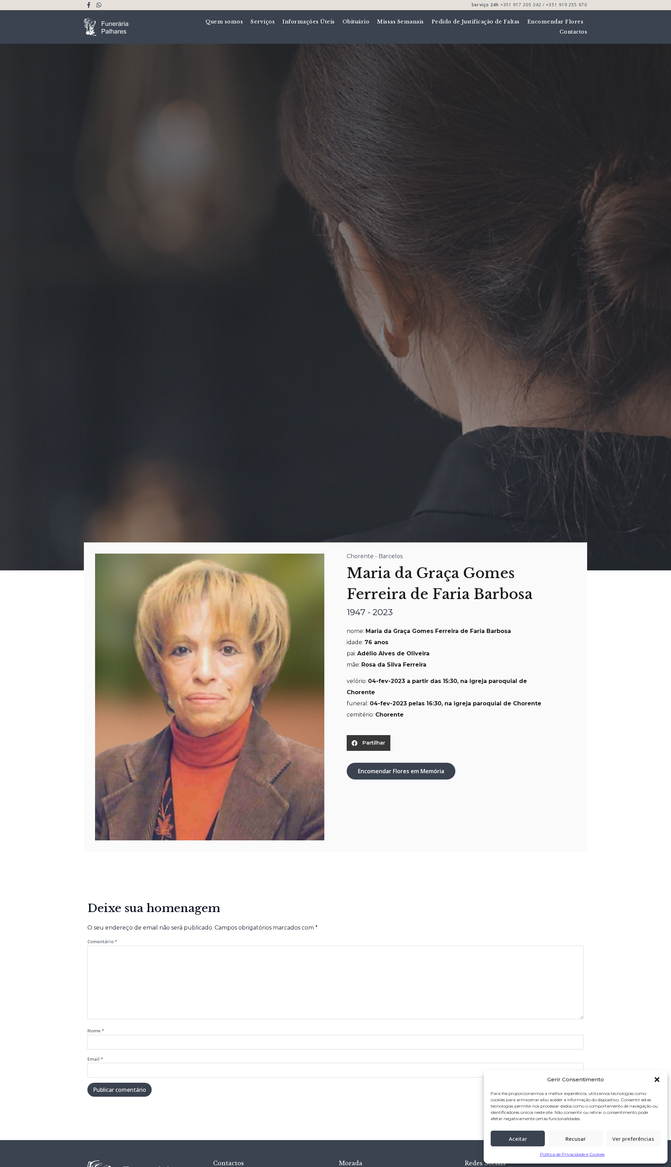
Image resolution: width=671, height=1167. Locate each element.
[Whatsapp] (99, 5)
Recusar (575, 1138)
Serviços (263, 22)
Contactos (573, 32)
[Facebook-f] (89, 5)
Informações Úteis (308, 22)
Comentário (102, 941)
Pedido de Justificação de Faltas (476, 22)
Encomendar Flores (555, 22)
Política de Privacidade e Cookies (572, 1154)
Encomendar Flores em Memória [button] (401, 771)
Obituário (356, 22)
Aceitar (518, 1138)
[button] (657, 1079)
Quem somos (224, 22)
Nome (95, 1030)
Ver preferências (633, 1138)
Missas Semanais (400, 22)
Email (95, 1059)
